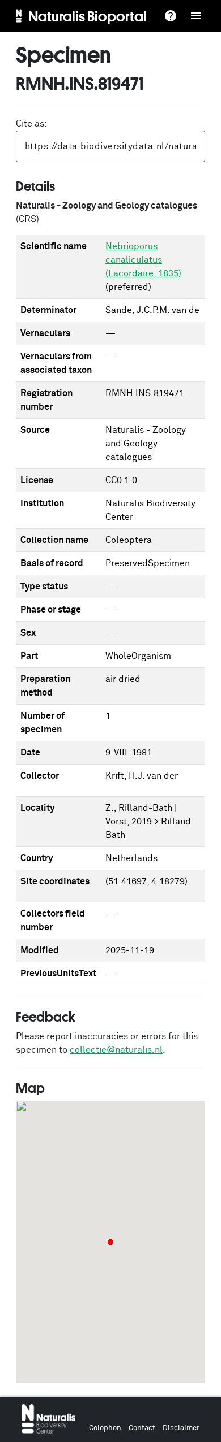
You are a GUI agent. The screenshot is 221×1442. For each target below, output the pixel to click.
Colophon (105, 1428)
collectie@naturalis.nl (116, 1049)
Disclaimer (181, 1428)
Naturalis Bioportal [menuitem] (87, 16)
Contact (142, 1428)
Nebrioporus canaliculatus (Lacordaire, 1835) (143, 260)
